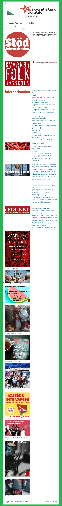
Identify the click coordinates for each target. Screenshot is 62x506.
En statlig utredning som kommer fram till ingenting (44, 199)
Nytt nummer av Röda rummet (12, 361)
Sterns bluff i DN (36, 160)
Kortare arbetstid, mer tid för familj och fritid (42, 197)
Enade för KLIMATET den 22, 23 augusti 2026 (43, 112)
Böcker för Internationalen (11, 495)
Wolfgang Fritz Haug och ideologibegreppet (42, 139)
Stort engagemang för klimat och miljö (41, 208)
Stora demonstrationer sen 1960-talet (41, 202)
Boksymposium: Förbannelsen (39, 133)
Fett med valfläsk (36, 148)
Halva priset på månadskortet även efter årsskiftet (44, 190)
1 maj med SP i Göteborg (11, 419)
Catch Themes (54, 501)
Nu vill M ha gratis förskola (38, 100)
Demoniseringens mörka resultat (40, 102)
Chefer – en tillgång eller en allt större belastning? (44, 227)
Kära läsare (34, 132)
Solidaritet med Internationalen (12, 304)
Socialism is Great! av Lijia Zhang (40, 196)
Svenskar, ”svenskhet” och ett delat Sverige (42, 153)
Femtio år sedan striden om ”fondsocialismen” (43, 97)
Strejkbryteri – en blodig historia (39, 107)
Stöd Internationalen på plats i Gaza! (13, 333)
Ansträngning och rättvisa (38, 143)
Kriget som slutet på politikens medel (41, 127)
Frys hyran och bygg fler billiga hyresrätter (42, 201)
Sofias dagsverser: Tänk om (39, 99)
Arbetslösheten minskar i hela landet (41, 212)
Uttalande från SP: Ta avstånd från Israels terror (16, 284)
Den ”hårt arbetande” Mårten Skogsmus (41, 155)
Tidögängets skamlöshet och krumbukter (42, 158)
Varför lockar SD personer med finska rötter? (43, 210)
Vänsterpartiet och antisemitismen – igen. (42, 156)
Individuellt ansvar (36, 145)
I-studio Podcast (9, 477)
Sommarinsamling (36, 123)
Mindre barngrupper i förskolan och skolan (42, 184)
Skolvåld (34, 218)
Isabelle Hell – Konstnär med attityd (40, 207)
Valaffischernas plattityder (38, 213)
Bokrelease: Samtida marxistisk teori (14, 268)
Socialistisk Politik (18, 501)
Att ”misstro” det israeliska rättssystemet (42, 146)
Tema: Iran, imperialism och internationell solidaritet (44, 125)
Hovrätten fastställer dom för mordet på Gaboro (43, 189)
